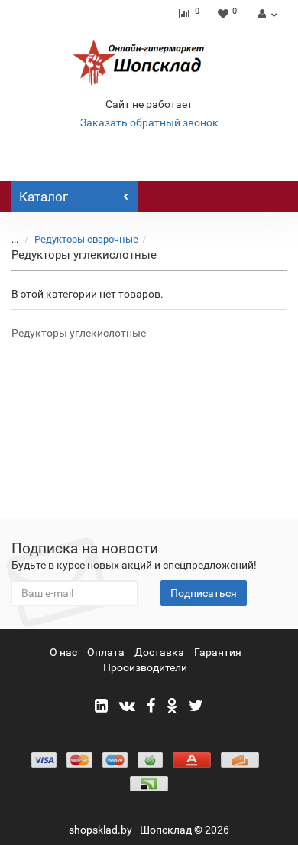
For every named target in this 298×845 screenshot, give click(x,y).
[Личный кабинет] (266, 14)
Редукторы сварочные (86, 239)
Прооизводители (145, 667)
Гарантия (217, 652)
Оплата (106, 652)
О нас (63, 652)
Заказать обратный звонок (149, 122)
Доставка (159, 652)
